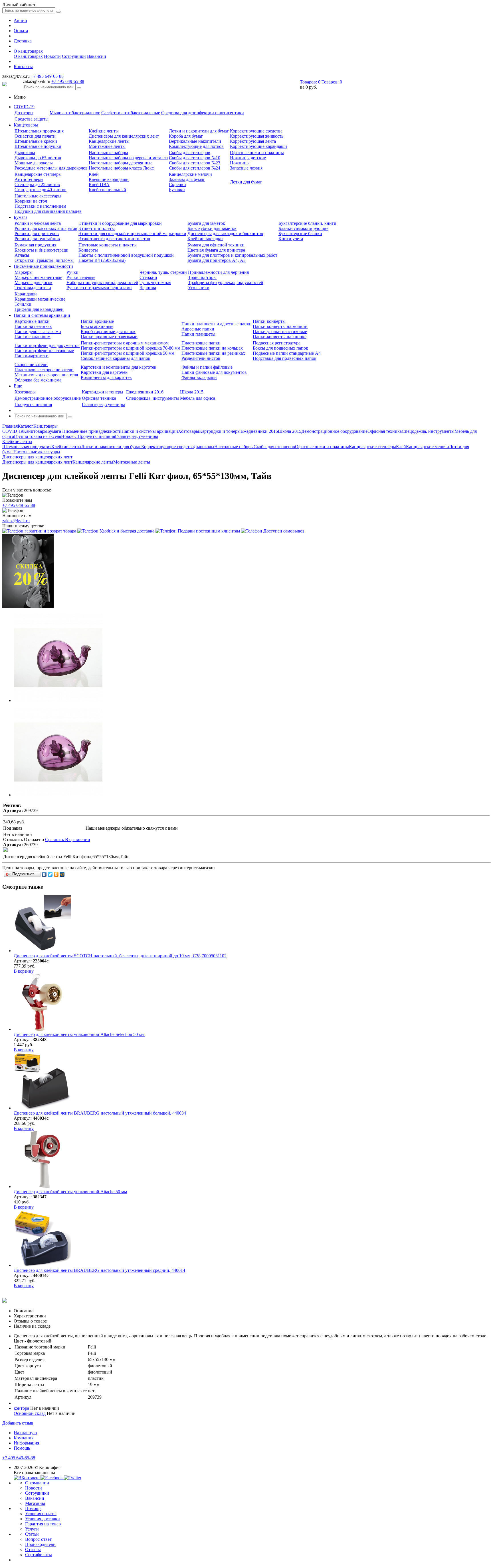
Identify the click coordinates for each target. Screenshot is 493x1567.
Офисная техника (99, 398)
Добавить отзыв (17, 1423)
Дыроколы (25, 152)
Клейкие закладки (205, 238)
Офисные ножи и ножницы (257, 152)
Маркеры (24, 272)
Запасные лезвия (246, 168)
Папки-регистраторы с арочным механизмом (125, 342)
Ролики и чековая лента (38, 223)
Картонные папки (32, 321)
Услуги (32, 1529)
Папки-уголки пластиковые (280, 331)
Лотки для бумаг (246, 181)
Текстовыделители (33, 287)
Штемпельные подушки (38, 146)
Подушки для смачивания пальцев (48, 211)
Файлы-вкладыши (199, 377)
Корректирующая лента (253, 141)
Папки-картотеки (32, 355)
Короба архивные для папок (108, 331)
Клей (94, 174)
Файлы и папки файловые (207, 367)
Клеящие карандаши (109, 179)
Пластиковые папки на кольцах (212, 348)
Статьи (32, 1534)
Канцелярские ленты (109, 141)
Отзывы (33, 1549)
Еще (18, 385)
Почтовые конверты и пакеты (107, 244)
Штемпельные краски (36, 141)
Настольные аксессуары (38, 195)
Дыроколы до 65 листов (38, 157)
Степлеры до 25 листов (37, 184)
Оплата (21, 30)
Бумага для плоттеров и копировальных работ (232, 255)
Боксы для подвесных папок (280, 348)
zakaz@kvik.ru (16, 520)
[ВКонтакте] (44, 874)
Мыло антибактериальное (75, 112)
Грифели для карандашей (39, 309)
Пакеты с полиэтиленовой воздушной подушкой (126, 255)
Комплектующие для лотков (196, 146)
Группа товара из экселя (37, 436)
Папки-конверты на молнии (280, 326)
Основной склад (30, 1413)
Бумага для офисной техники (216, 244)
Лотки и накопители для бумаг (199, 130)
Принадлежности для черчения (218, 272)
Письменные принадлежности (43, 266)
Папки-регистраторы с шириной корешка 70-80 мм (130, 348)
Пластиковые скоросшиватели (44, 369)
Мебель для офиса (197, 398)
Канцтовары (26, 125)
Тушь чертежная (155, 282)
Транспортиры (202, 277)
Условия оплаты (40, 1513)
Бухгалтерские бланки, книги (307, 223)
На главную (25, 1432)
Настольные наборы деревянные (120, 162)
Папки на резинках (33, 326)
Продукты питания (33, 404)
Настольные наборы (108, 152)
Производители (40, 1544)
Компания (23, 1437)
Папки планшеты (198, 334)
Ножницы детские (248, 157)
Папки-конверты (269, 321)
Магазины (35, 1503)
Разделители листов (200, 358)
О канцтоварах (28, 51)
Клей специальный (107, 189)
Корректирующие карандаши (258, 146)
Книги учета (290, 238)
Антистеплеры (29, 179)
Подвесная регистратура (276, 342)
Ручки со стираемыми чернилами (99, 287)
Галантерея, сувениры (103, 404)
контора (21, 1408)
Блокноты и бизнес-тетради (41, 250)
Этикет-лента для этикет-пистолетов (114, 238)
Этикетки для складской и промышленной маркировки (132, 233)
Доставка (23, 40)
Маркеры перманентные (38, 277)
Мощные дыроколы (34, 162)
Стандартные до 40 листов (40, 189)
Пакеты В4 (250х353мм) (102, 260)
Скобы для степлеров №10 (194, 157)
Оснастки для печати (35, 136)
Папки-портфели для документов (47, 345)
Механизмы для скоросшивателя (46, 374)
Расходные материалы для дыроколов (51, 168)
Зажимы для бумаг (187, 179)
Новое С (69, 436)
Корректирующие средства (256, 130)
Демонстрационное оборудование (48, 398)
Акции (20, 20)
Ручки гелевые (80, 277)
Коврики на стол (31, 201)
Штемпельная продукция (39, 130)
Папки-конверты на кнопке (279, 336)
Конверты (88, 250)
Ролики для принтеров (37, 233)
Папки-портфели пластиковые (44, 350)
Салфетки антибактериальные (130, 112)
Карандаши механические (40, 299)
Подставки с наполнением (40, 206)
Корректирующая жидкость (256, 136)
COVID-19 (24, 106)
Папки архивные (97, 321)
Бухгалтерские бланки (300, 233)
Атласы (22, 255)
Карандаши (26, 293)
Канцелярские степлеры (38, 174)
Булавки (177, 189)
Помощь (22, 1448)
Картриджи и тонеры (102, 391)
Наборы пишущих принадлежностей (102, 282)
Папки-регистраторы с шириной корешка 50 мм (127, 353)
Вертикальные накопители (195, 141)
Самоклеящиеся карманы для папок (115, 358)
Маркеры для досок (33, 282)
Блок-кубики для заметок (212, 228)
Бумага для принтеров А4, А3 (216, 260)
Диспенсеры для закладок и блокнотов (225, 233)
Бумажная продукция (35, 244)
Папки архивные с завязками (109, 336)
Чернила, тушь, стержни (163, 272)
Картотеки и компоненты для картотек (118, 367)
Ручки (72, 272)
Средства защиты (32, 119)
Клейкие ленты (104, 130)
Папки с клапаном (32, 336)
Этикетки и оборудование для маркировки (120, 223)
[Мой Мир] (62, 874)
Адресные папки (197, 329)
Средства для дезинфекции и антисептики (202, 112)
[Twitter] (50, 874)
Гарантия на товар (43, 1523)
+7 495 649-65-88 (47, 76)
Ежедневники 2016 (144, 391)
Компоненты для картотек (106, 377)
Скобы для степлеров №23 (194, 162)
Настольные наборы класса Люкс (121, 168)
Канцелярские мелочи (190, 174)
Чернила (148, 287)
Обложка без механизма (38, 380)
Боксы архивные (97, 326)
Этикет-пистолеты (96, 228)
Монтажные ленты (107, 146)
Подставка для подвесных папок (284, 358)
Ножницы (240, 162)
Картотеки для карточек (104, 372)
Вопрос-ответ (38, 1539)
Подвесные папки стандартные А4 (287, 353)
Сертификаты (38, 1554)
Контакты (23, 66)
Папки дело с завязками (38, 331)
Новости (52, 56)
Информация (26, 1443)
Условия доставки (42, 1518)
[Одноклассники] (56, 874)
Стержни (148, 277)
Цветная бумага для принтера (216, 250)
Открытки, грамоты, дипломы (44, 260)
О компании (37, 1482)
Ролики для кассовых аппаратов (46, 228)
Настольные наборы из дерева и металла (128, 157)
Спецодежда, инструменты (152, 398)
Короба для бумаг (186, 136)
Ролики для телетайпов (37, 238)
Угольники (198, 287)
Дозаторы (24, 112)
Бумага (20, 217)
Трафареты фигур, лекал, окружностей (225, 282)
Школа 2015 (191, 391)
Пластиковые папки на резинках (213, 353)
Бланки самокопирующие (303, 228)
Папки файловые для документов (214, 372)
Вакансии (96, 56)
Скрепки (177, 184)
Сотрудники (74, 56)
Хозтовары (25, 391)
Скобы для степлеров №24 (194, 168)
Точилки (23, 304)
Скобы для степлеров (189, 152)
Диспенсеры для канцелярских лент (124, 136)
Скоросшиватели (31, 364)
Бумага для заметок (206, 223)
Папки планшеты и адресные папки (216, 323)
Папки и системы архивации (42, 315)
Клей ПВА (99, 184)
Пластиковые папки (201, 342)
